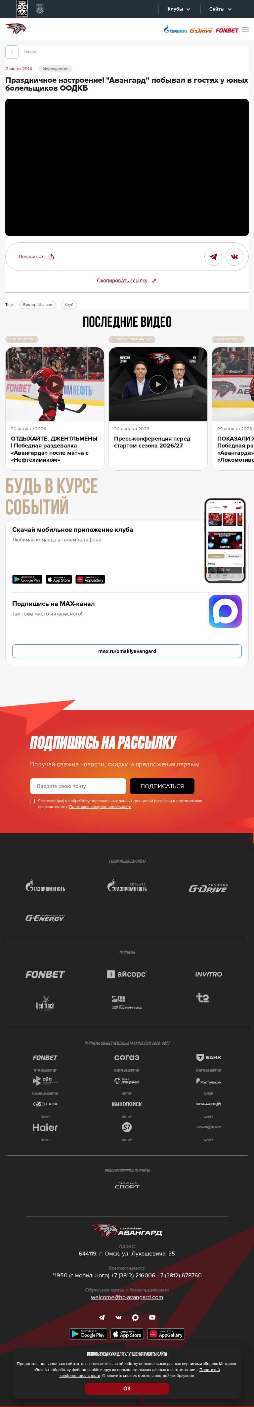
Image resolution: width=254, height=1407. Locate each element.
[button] (37, 256)
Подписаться (162, 786)
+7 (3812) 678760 (179, 1275)
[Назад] (12, 52)
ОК (127, 1388)
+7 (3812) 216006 (133, 1275)
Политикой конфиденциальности (100, 806)
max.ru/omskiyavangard (127, 651)
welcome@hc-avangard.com (127, 1297)
